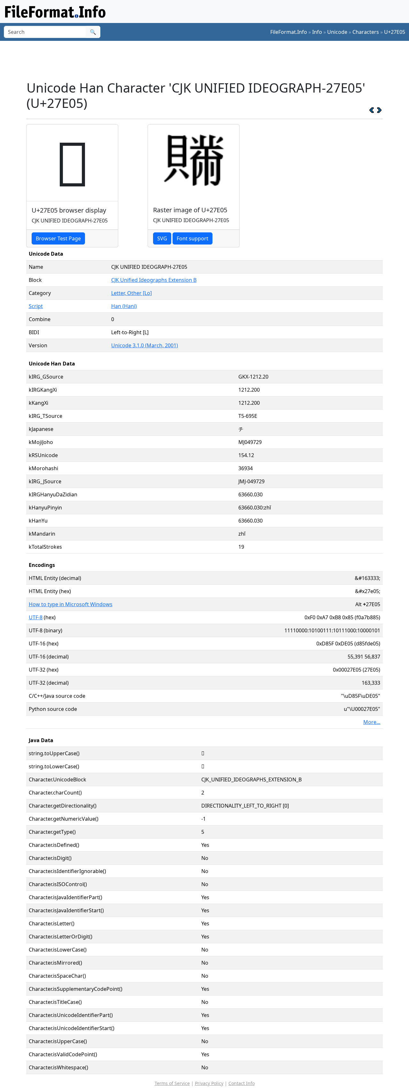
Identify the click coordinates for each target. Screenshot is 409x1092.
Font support (192, 238)
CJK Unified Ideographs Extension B (154, 279)
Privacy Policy (209, 1083)
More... (371, 722)
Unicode (337, 31)
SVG (162, 238)
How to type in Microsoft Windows (70, 604)
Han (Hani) (124, 306)
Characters (365, 31)
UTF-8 (35, 617)
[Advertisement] (208, 60)
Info (317, 31)
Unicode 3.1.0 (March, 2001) (144, 345)
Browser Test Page (58, 238)
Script (36, 306)
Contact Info (241, 1083)
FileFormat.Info (288, 31)
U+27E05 (394, 31)
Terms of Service (172, 1083)
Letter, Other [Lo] (131, 293)
